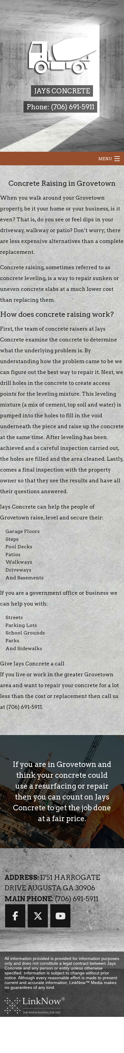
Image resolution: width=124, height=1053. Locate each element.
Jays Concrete (62, 91)
